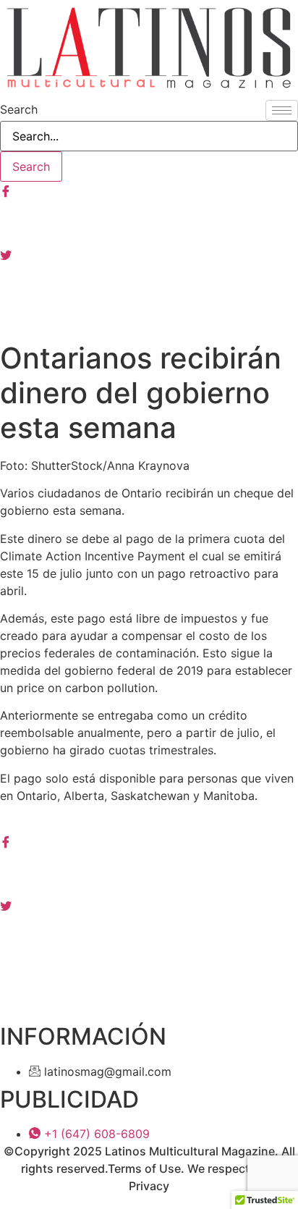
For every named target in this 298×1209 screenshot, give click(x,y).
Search (19, 109)
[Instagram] (149, 222)
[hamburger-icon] (281, 110)
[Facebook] (149, 190)
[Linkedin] (149, 936)
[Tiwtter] (149, 254)
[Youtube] (149, 286)
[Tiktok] (149, 318)
